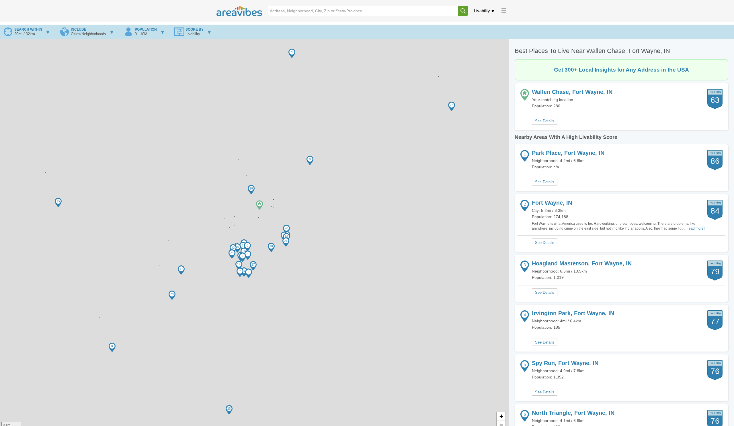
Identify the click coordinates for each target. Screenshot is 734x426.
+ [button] (501, 416)
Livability (482, 10)
